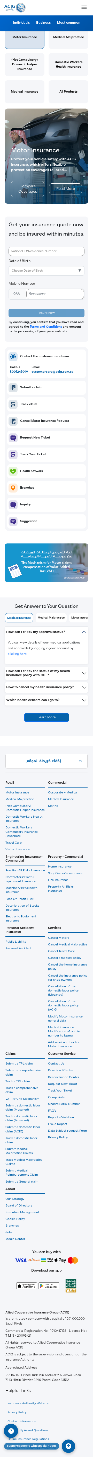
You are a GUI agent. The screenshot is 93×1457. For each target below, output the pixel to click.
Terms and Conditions (46, 326)
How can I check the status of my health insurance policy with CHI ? (38, 673)
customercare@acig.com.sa (52, 371)
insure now (46, 313)
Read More (65, 189)
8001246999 (19, 371)
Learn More (46, 717)
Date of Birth (19, 261)
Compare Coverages (27, 189)
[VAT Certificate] (71, 1285)
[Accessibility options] (68, 1446)
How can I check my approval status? (35, 632)
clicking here (17, 654)
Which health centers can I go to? (32, 700)
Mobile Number (22, 284)
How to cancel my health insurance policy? (40, 687)
